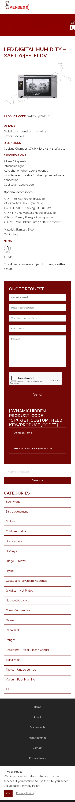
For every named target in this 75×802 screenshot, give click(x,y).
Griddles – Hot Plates (19, 590)
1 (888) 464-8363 (23, 433)
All (7, 689)
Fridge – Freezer (16, 561)
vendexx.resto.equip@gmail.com (33, 448)
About (37, 717)
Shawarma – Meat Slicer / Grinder (27, 650)
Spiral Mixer (13, 659)
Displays (11, 551)
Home (37, 707)
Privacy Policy (37, 758)
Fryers (10, 571)
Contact (37, 748)
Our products (37, 727)
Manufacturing (38, 737)
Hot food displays (17, 600)
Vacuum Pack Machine (20, 679)
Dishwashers (14, 541)
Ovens (10, 620)
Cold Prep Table (16, 531)
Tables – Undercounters (21, 669)
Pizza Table (13, 630)
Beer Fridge (13, 501)
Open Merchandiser (18, 610)
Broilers (10, 521)
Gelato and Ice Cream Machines (26, 580)
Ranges (11, 640)
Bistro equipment (17, 511)
